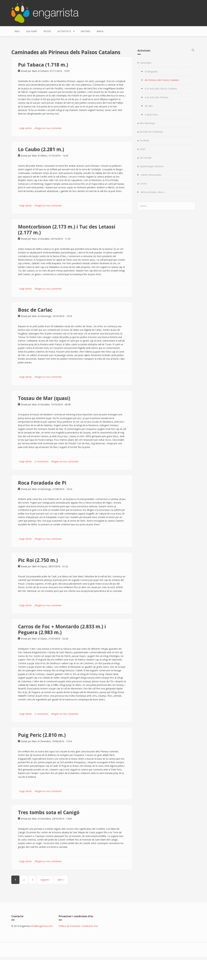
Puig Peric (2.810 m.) (42, 735)
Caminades (145, 62)
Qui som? (31, 31)
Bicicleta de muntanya (151, 131)
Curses (143, 183)
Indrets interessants (151, 174)
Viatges (85, 31)
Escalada (144, 140)
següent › (45, 879)
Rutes (47, 31)
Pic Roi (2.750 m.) (38, 560)
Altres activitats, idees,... (153, 192)
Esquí (142, 148)
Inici (17, 31)
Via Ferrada (146, 157)
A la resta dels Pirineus (156, 97)
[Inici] (45, 12)
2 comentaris (41, 461)
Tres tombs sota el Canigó (48, 812)
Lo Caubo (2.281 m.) (41, 149)
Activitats (62, 30)
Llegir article (25, 128)
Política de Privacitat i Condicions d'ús (78, 926)
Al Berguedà (151, 71)
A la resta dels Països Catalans (161, 88)
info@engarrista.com (42, 926)
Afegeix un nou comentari (48, 128)
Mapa (100, 31)
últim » (60, 879)
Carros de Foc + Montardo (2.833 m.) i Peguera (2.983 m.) (62, 629)
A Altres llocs (151, 114)
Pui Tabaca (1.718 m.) (43, 64)
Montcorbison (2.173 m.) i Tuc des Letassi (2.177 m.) (66, 229)
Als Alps (149, 105)
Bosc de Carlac (35, 309)
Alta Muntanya (147, 123)
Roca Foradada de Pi (42, 482)
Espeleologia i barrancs (152, 166)
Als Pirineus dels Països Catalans (162, 80)
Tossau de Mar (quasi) (44, 398)
